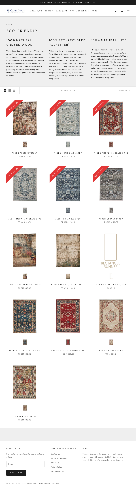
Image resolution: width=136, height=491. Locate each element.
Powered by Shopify (49, 483)
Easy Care (61, 11)
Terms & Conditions (59, 458)
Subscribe (16, 473)
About (86, 448)
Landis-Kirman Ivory (111, 351)
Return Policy (56, 467)
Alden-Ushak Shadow (111, 219)
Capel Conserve (79, 11)
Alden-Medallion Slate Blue (24, 219)
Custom (49, 11)
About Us (55, 462)
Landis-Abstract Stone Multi (68, 285)
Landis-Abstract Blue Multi (25, 285)
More (94, 11)
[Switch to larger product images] (5, 90)
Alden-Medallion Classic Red (111, 153)
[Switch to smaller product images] (9, 90)
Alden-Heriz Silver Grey (68, 153)
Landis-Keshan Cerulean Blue (25, 351)
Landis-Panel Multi (25, 417)
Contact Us (55, 454)
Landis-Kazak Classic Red (111, 285)
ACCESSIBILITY (57, 471)
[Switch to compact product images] (14, 90)
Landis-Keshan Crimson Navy (67, 351)
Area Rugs (36, 11)
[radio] (25, 144)
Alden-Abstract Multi (25, 153)
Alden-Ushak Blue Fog (68, 219)
